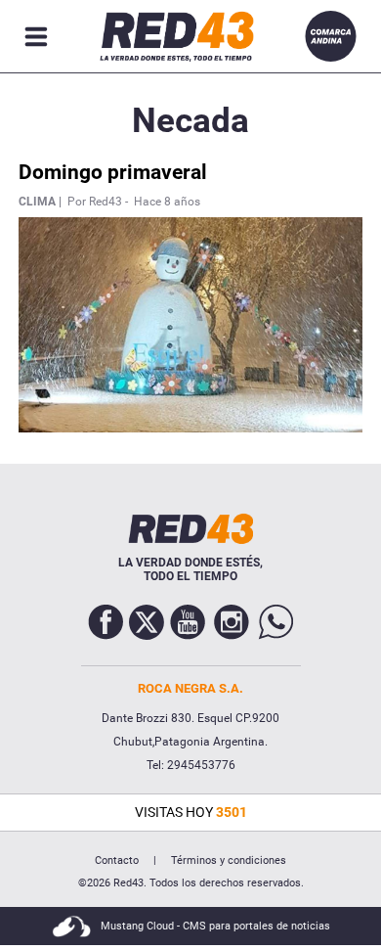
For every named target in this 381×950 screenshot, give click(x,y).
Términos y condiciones (228, 860)
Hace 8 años (167, 201)
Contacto (117, 860)
